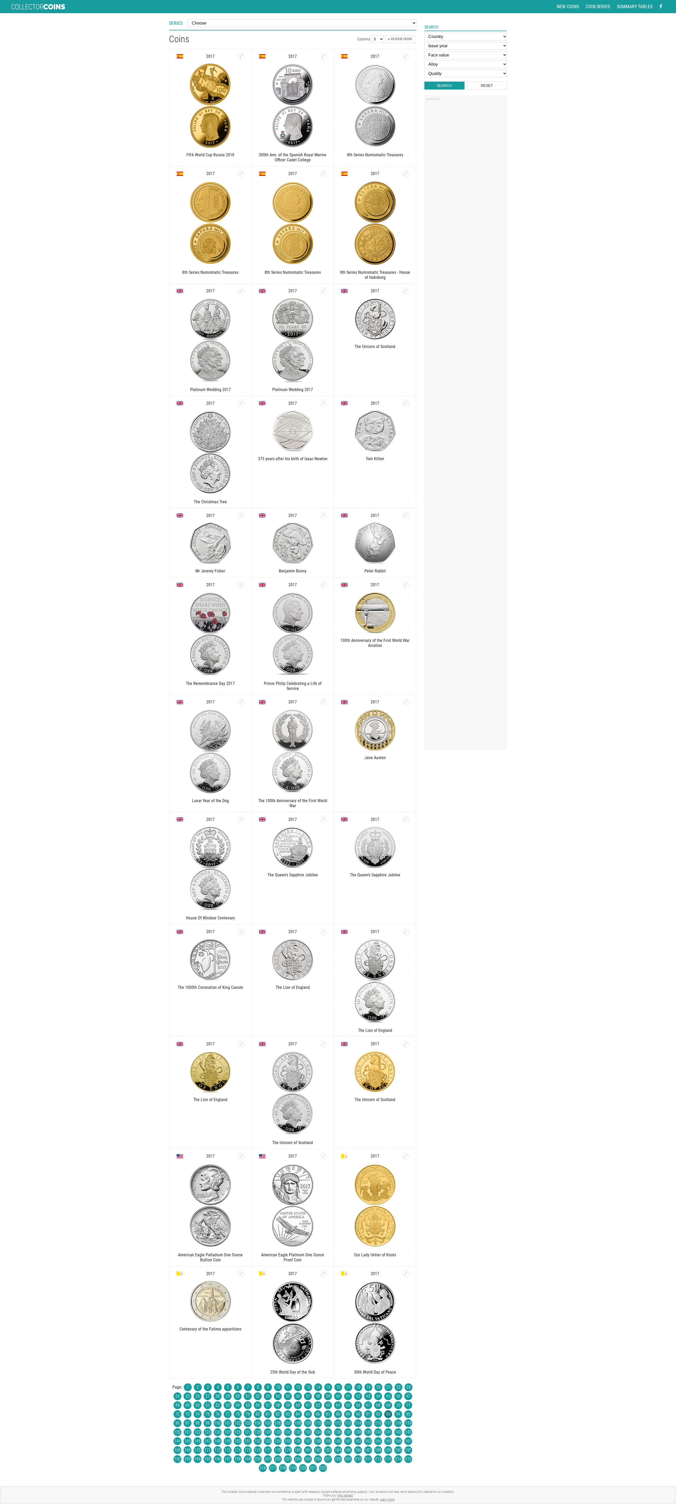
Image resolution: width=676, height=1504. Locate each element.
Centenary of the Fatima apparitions (210, 1329)
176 (258, 1450)
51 (207, 1405)
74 (197, 1414)
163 (368, 1441)
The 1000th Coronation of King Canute (210, 987)
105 (268, 1423)
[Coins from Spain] (179, 56)
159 (328, 1441)
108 (298, 1423)
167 (408, 1441)
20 (378, 1387)
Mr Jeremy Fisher (210, 571)
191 (408, 1450)
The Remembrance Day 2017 (210, 683)
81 (268, 1414)
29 (228, 1396)
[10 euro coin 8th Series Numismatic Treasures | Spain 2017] (405, 56)
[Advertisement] (465, 183)
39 (328, 1396)
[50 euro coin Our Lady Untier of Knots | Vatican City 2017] (405, 1156)
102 (237, 1423)
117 (388, 1423)
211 (368, 1458)
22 (398, 1387)
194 (197, 1458)
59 (288, 1405)
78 (238, 1414)
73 (187, 1414)
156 (298, 1441)
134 (318, 1432)
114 (358, 1423)
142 (398, 1432)
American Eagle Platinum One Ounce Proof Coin (292, 1257)
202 (278, 1458)
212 (378, 1458)
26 (197, 1396)
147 (207, 1441)
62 (318, 1405)
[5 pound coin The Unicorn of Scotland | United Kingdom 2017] (405, 291)
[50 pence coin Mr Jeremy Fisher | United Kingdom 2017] (241, 515)
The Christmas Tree (210, 501)
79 (248, 1414)
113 (348, 1423)
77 (228, 1414)
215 (408, 1458)
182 (318, 1450)
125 (227, 1432)
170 (197, 1450)
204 (298, 1458)
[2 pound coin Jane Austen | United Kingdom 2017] (405, 702)
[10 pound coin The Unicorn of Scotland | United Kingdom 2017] (323, 1044)
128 (258, 1432)
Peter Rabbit (375, 571)
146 (197, 1441)
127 (248, 1432)
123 (207, 1432)
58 (278, 1405)
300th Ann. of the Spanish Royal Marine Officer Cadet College (292, 157)
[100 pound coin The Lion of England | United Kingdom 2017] (241, 1044)
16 (338, 1387)
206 (318, 1458)
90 (358, 1414)
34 (278, 1396)
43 (368, 1396)
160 (338, 1441)
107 (288, 1423)
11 (288, 1387)
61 (308, 1405)
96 (177, 1423)
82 (278, 1414)
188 (378, 1450)
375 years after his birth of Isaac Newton (292, 458)
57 (268, 1405)
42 (358, 1396)
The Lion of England (293, 987)
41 (348, 1396)
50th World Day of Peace (375, 1372)
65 (348, 1405)
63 (328, 1405)
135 (328, 1432)
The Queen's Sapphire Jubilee (292, 874)
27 (207, 1396)
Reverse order (401, 39)
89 (348, 1414)
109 (308, 1423)
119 (408, 1423)
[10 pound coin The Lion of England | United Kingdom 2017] (405, 931)
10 (278, 1387)
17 (348, 1387)
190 (398, 1450)
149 (227, 1441)
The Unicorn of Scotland (375, 346)
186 (358, 1450)
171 (207, 1450)
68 (378, 1405)
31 (248, 1396)
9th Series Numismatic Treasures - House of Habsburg (375, 275)
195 (207, 1458)
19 (368, 1387)
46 (398, 1396)
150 (237, 1441)
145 (187, 1441)
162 (358, 1441)
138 (358, 1432)
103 (248, 1423)
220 (303, 1467)
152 (258, 1441)
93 (388, 1414)
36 (298, 1396)
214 (398, 1458)
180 (298, 1450)
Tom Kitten (375, 458)
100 (217, 1423)
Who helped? (345, 1495)
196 (217, 1458)
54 (238, 1405)
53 (228, 1405)
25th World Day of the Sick (292, 1372)
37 (308, 1396)
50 (197, 1405)
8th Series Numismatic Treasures (375, 154)
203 (288, 1458)
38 (318, 1396)
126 (237, 1432)
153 (268, 1441)
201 (268, 1458)
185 (348, 1450)
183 (328, 1450)
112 (338, 1423)
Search (444, 85)
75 (207, 1414)
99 (207, 1423)
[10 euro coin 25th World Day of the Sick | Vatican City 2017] (323, 1273)
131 (288, 1432)
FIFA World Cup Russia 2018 (210, 154)
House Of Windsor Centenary (210, 917)
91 (368, 1414)
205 (308, 1458)
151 (248, 1441)
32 (258, 1396)
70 (398, 1405)
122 (197, 1432)
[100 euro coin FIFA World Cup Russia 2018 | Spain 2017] (241, 56)
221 (313, 1467)
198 (237, 1458)
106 (278, 1423)
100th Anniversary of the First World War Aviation (375, 643)
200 (258, 1458)
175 (248, 1450)
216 (263, 1467)
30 (238, 1396)
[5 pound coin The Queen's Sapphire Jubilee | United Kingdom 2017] (323, 819)
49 (187, 1405)
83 (288, 1414)
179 (288, 1450)
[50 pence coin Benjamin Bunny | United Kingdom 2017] (323, 515)
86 (318, 1414)
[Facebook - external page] (660, 6)
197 (227, 1458)
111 (328, 1423)
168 (177, 1450)
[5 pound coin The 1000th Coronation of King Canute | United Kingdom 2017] (241, 931)
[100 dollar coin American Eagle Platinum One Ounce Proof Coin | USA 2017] (323, 1156)
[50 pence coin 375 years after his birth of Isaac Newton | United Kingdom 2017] (323, 403)
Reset (487, 85)
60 (298, 1405)
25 (187, 1396)
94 (398, 1414)
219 (293, 1467)
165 (388, 1441)
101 (227, 1423)
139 (368, 1432)
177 (268, 1450)
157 (308, 1441)
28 (217, 1396)
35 (288, 1396)
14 (318, 1387)
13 (308, 1387)
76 (217, 1414)
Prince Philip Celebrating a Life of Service (293, 686)
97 (187, 1423)
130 (278, 1432)
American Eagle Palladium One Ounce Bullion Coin (210, 1257)
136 (338, 1432)
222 (323, 1467)
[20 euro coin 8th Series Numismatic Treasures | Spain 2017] (241, 173)
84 (298, 1414)
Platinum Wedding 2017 (210, 389)
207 (328, 1458)
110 (318, 1423)
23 (408, 1387)
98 (197, 1423)
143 (408, 1432)
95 (408, 1414)
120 (177, 1432)
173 (227, 1450)
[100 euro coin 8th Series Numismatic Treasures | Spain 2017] (323, 173)
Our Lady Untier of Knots (375, 1254)
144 (177, 1441)
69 (388, 1405)
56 (258, 1405)
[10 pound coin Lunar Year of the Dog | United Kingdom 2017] (241, 702)
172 (217, 1450)
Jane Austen (375, 757)
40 (338, 1396)
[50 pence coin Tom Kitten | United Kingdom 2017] (405, 403)
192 (177, 1458)
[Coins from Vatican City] (344, 1156)
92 (378, 1414)
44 (378, 1396)
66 (358, 1405)
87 (328, 1414)
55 (248, 1405)
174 (237, 1450)
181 (308, 1450)
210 (358, 1458)
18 (358, 1387)
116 (378, 1423)
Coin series (598, 6)
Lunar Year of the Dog (210, 800)
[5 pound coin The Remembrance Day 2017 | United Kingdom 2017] (241, 584)
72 (177, 1414)
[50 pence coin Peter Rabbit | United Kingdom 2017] (405, 515)
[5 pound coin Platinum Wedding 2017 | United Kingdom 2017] (241, 291)
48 (177, 1405)
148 (217, 1441)
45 (388, 1396)
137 (348, 1432)
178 (278, 1450)
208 (338, 1458)
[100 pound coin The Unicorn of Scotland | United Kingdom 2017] (405, 1044)
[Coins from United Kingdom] (179, 291)
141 (388, 1432)
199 (248, 1458)
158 (318, 1441)
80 (258, 1414)
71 (408, 1405)
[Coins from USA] (179, 1156)
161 (348, 1441)
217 (273, 1467)
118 (398, 1423)
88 (338, 1414)
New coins (568, 6)
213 (388, 1458)
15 (328, 1387)
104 (258, 1423)
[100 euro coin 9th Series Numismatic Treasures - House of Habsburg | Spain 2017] (405, 173)
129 (268, 1432)
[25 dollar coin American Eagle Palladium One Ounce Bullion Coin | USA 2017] (241, 1156)
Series (175, 23)
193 (187, 1458)
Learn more (387, 1499)
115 (368, 1423)
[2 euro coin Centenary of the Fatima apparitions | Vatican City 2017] (241, 1273)
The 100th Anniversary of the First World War (292, 803)
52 (217, 1405)
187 (368, 1450)
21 (388, 1387)
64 (338, 1405)
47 (408, 1396)
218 (283, 1467)
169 (187, 1450)
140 (378, 1432)
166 (398, 1441)
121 (187, 1432)
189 (388, 1450)
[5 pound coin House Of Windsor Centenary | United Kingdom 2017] (241, 819)
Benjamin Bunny (293, 571)
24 (177, 1396)
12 (298, 1387)
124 (217, 1432)
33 (268, 1396)
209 (348, 1458)
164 (378, 1441)
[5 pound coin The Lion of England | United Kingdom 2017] (323, 931)
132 (298, 1432)
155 (288, 1441)
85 (308, 1414)
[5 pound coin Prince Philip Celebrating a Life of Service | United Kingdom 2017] (323, 584)
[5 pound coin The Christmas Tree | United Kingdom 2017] (241, 403)
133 (308, 1432)
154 (278, 1441)
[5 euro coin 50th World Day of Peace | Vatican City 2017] (405, 1273)
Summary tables (634, 6)
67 (368, 1405)
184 (338, 1450)
